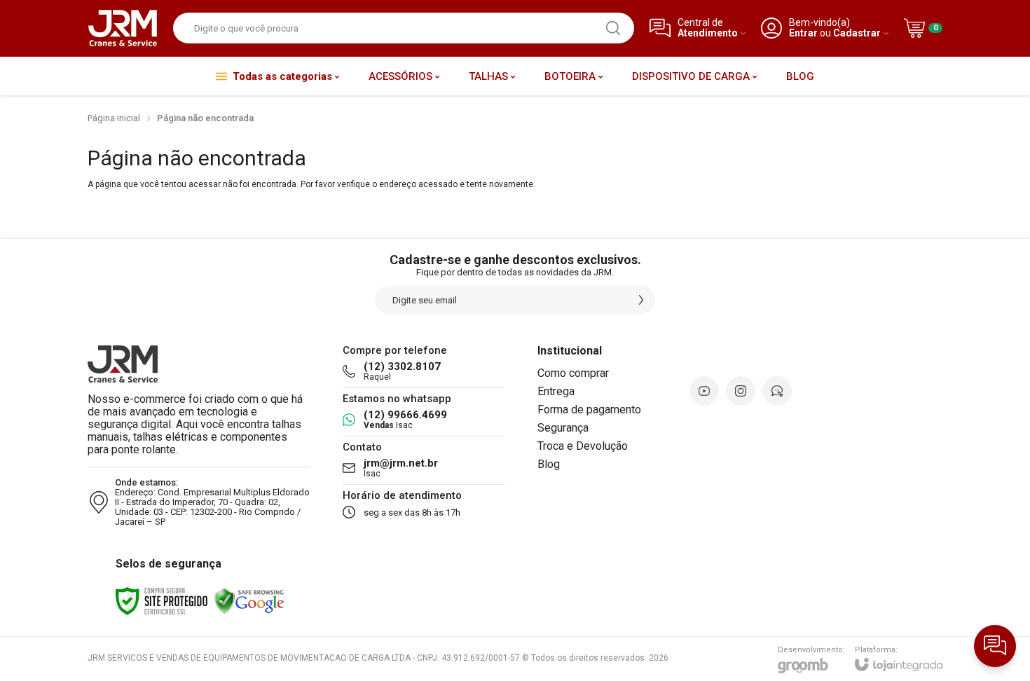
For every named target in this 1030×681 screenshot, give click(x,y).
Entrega (556, 391)
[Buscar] (613, 28)
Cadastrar (857, 33)
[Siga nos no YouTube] (704, 391)
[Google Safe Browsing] (249, 600)
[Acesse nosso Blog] (777, 391)
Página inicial (114, 118)
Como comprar (573, 373)
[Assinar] (641, 300)
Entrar (803, 33)
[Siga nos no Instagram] (740, 391)
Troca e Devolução (582, 446)
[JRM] (123, 28)
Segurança (563, 427)
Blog (548, 464)
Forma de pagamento (589, 409)
